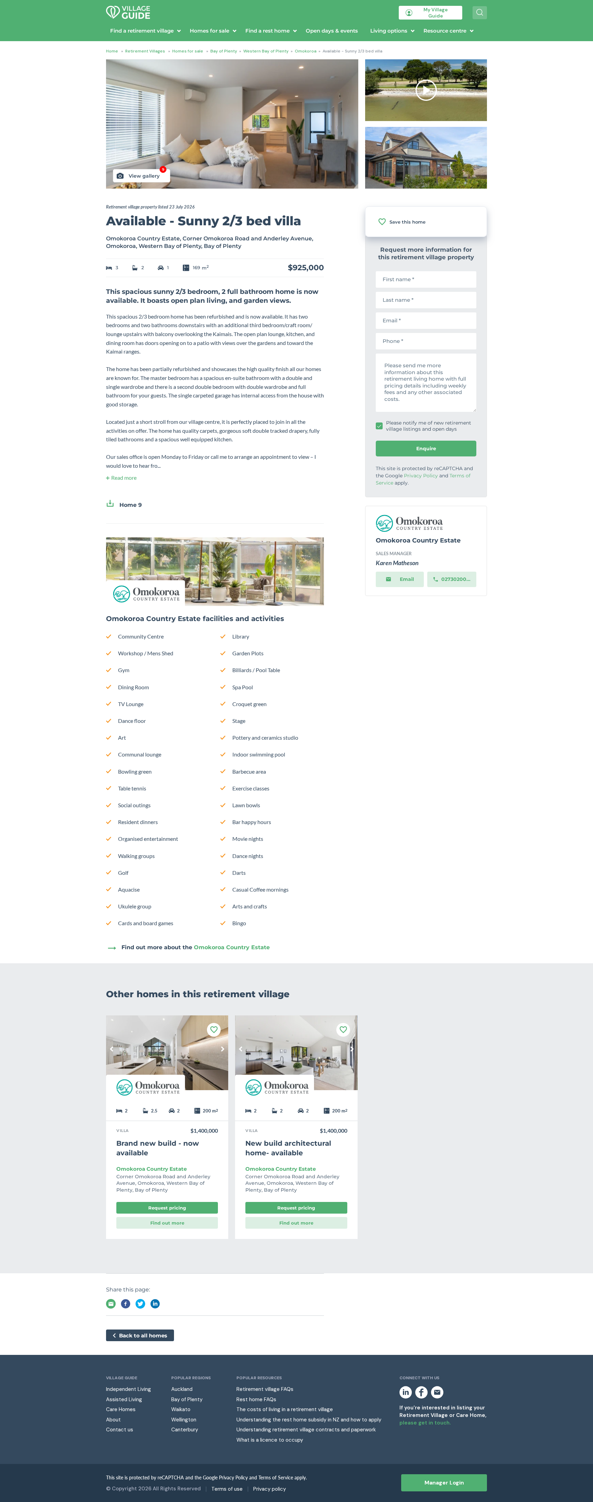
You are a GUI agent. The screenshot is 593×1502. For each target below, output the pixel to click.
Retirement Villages (145, 51)
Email (407, 579)
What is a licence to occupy (269, 1440)
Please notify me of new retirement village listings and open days (428, 426)
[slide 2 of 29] (167, 1057)
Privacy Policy (421, 476)
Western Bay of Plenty (266, 51)
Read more (124, 477)
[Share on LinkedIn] (155, 1304)
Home (112, 51)
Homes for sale (209, 30)
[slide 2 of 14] (296, 1057)
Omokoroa (305, 51)
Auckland (182, 1389)
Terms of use (227, 1489)
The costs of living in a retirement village (284, 1409)
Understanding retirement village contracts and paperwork (306, 1429)
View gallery (146, 174)
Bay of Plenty (223, 51)
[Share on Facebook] (125, 1304)
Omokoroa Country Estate (232, 947)
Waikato (180, 1409)
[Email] (111, 1304)
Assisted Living (124, 1399)
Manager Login (444, 1482)
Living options (388, 30)
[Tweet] (140, 1304)
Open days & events (332, 30)
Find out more (167, 1223)
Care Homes (121, 1409)
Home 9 (130, 505)
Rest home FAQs (256, 1399)
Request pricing (167, 1208)
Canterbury (184, 1429)
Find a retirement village (142, 30)
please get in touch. (425, 1422)
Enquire (426, 448)
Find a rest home (267, 30)
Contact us (119, 1429)
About (113, 1419)
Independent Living (128, 1389)
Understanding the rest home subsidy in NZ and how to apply (308, 1419)
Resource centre (444, 30)
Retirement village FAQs (264, 1389)
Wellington (183, 1419)
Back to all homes (143, 1335)
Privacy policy (269, 1489)
